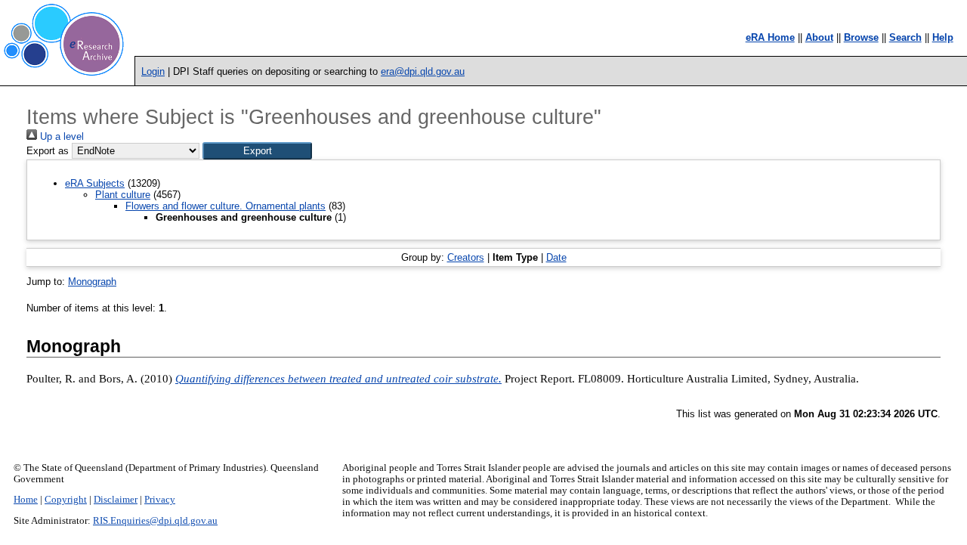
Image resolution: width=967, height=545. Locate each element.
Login (153, 71)
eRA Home (770, 37)
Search (905, 37)
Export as (47, 150)
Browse (861, 37)
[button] (257, 150)
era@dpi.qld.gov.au (423, 71)
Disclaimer (115, 499)
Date (556, 257)
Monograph (92, 281)
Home (26, 499)
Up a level (60, 136)
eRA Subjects (95, 183)
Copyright (66, 499)
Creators (465, 257)
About (819, 37)
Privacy (159, 499)
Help (942, 37)
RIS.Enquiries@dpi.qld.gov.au (155, 521)
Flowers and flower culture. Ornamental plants (225, 206)
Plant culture (122, 194)
